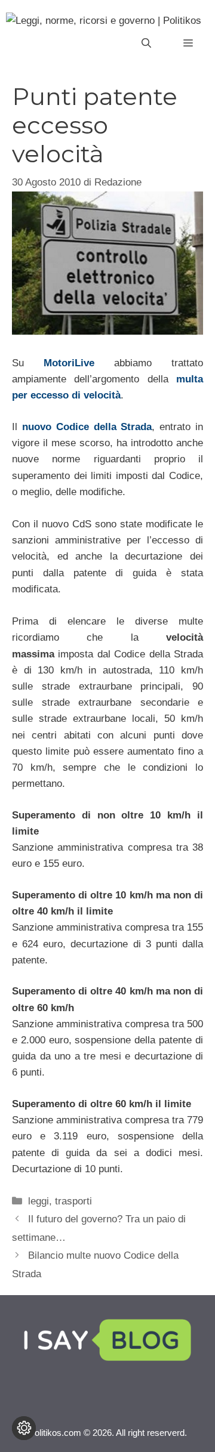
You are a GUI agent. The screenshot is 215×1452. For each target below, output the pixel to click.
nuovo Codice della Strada (87, 426)
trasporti (73, 1201)
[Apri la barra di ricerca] (146, 43)
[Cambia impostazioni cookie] (24, 1428)
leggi (38, 1201)
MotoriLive (69, 363)
